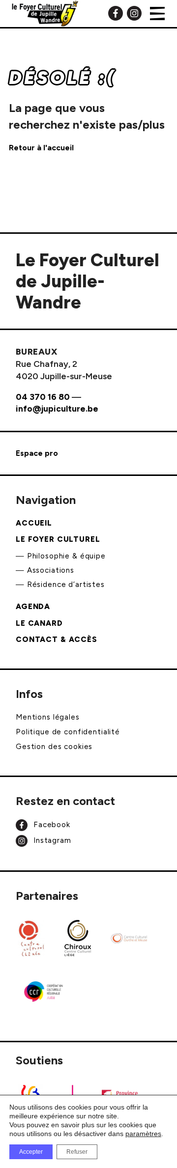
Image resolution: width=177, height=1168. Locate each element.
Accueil (34, 523)
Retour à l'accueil (41, 147)
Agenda (33, 606)
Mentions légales (48, 717)
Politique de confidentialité (68, 731)
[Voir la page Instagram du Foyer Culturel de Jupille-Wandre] (134, 12)
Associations (50, 570)
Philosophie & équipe (66, 556)
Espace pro (37, 453)
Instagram (51, 840)
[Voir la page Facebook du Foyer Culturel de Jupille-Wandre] (115, 12)
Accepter (31, 1151)
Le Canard (39, 623)
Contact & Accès (56, 639)
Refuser (77, 1151)
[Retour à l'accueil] (45, 13)
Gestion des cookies (54, 746)
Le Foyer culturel (58, 539)
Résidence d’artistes (66, 584)
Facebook (50, 824)
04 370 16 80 (43, 396)
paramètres (143, 1134)
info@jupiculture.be (57, 408)
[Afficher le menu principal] (157, 13)
